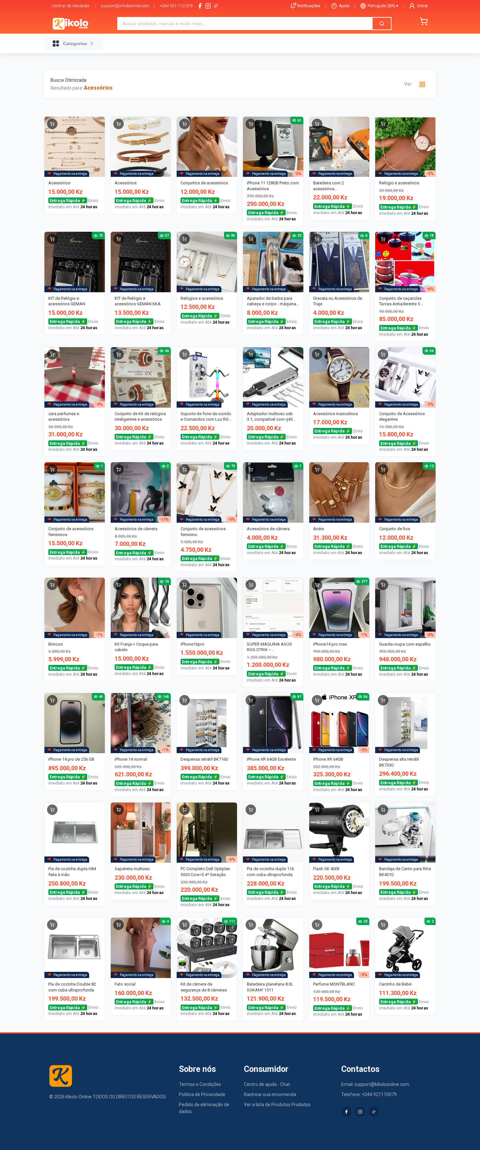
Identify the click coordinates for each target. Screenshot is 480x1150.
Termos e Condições (200, 1084)
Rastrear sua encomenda (270, 1094)
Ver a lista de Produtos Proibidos (277, 1104)
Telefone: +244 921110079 (369, 1094)
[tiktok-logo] (215, 5)
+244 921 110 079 (176, 5)
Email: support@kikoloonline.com (375, 1084)
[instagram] (208, 5)
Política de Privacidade (202, 1094)
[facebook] (200, 5)
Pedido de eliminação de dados (204, 1108)
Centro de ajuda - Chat (267, 1084)
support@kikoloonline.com (125, 5)
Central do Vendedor (71, 5)
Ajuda (344, 6)
